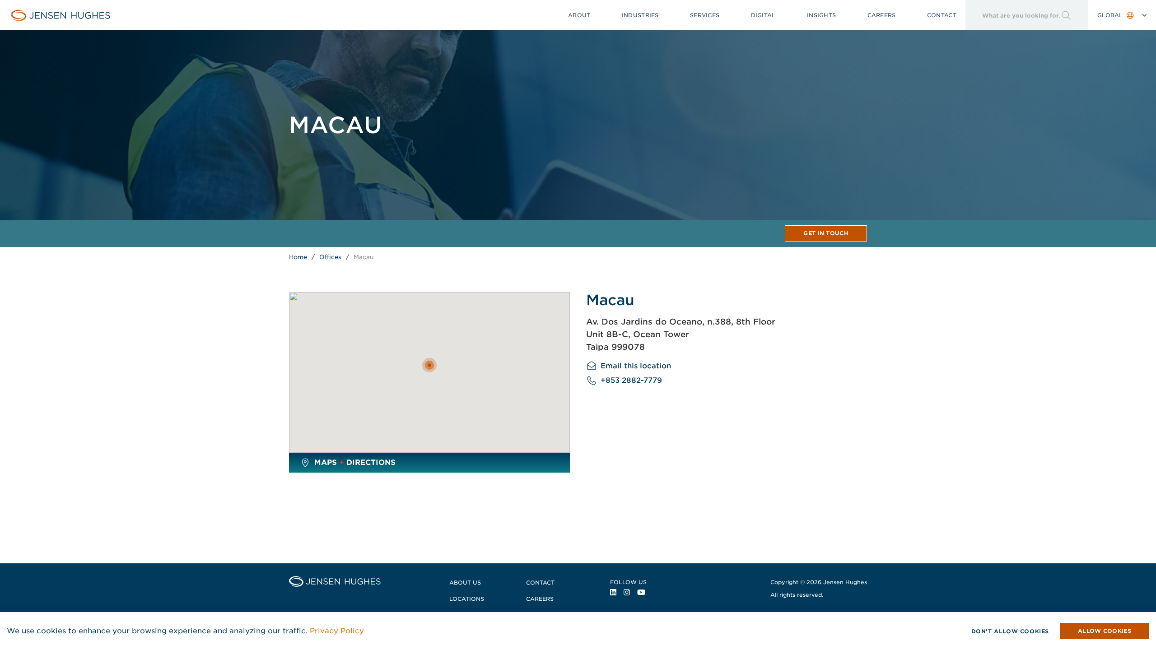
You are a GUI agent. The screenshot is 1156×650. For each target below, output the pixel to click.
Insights (821, 15)
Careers (881, 15)
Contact (941, 15)
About (579, 15)
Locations (466, 598)
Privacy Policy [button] (337, 631)
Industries (640, 15)
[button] (1104, 631)
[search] (1013, 15)
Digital (763, 15)
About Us (465, 582)
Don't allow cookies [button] (1010, 631)
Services (704, 15)
